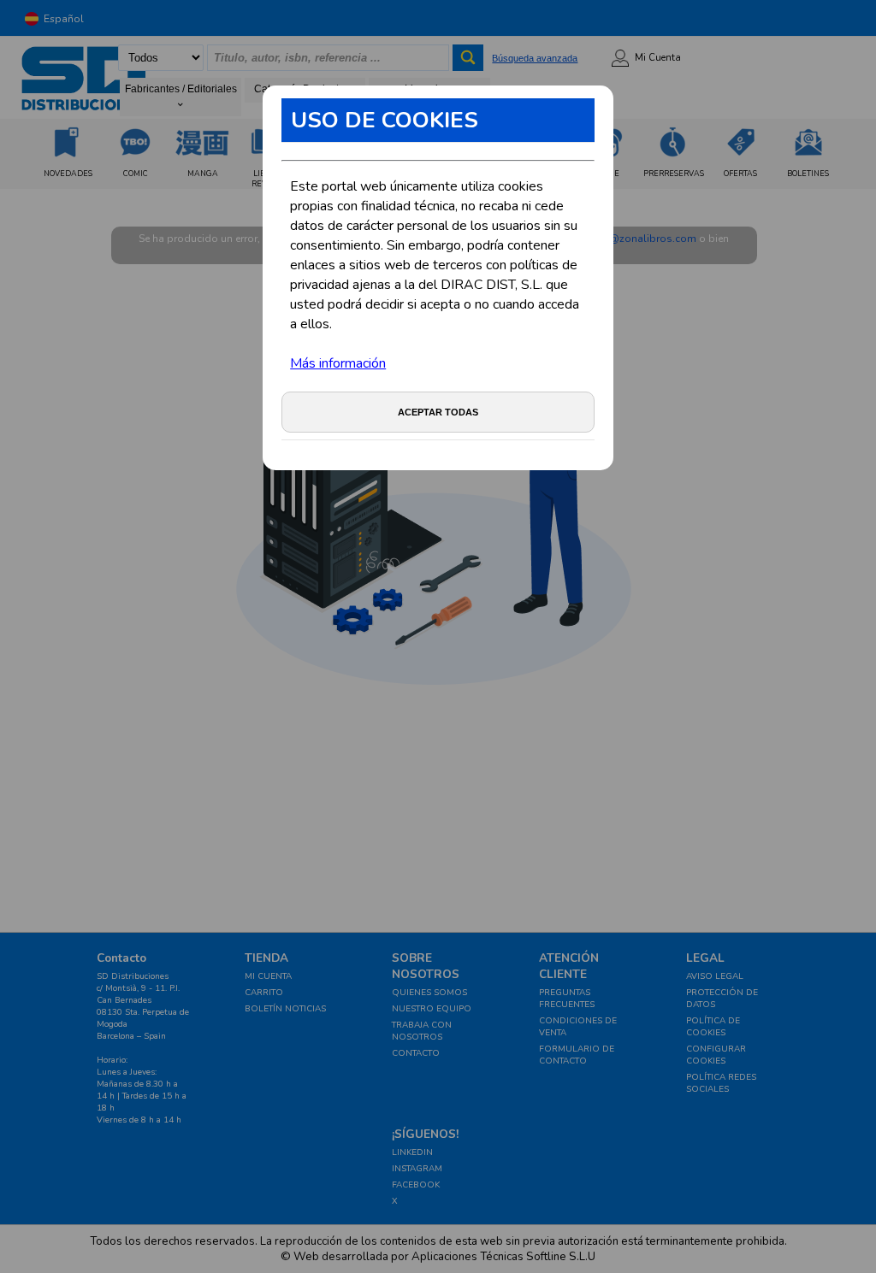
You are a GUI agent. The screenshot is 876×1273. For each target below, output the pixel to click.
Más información (338, 363)
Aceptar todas (438, 412)
